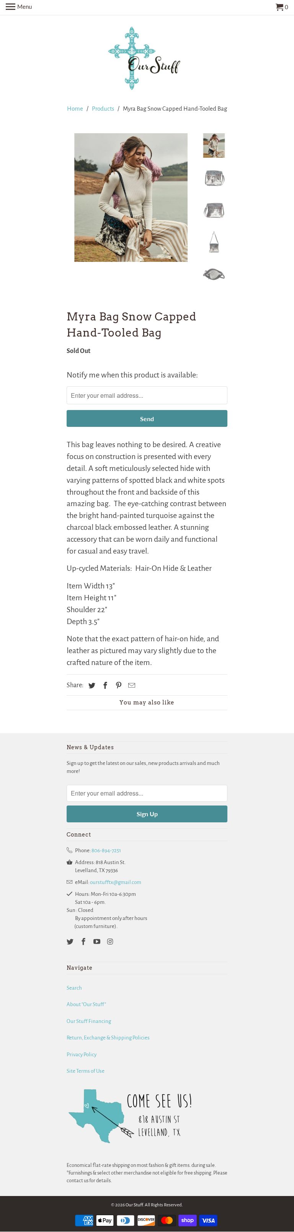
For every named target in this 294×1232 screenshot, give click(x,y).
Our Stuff (134, 1205)
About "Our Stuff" (86, 1004)
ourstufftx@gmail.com (115, 882)
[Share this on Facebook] (104, 686)
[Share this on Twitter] (91, 686)
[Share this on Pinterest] (117, 686)
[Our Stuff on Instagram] (110, 942)
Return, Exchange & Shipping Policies (108, 1038)
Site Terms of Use (86, 1071)
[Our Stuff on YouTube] (97, 942)
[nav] (19, 7)
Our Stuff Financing (89, 1021)
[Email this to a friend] (130, 686)
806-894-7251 (106, 850)
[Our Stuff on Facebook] (84, 942)
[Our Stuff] (147, 60)
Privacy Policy (81, 1054)
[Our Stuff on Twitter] (71, 942)
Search (74, 988)
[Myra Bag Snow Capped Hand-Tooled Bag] (131, 197)
